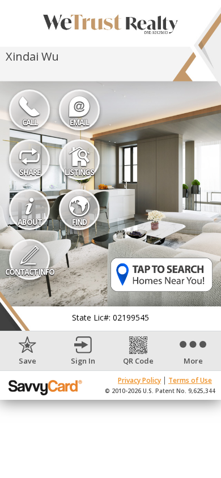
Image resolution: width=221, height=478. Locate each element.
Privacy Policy (139, 380)
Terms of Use (190, 380)
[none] (28, 350)
